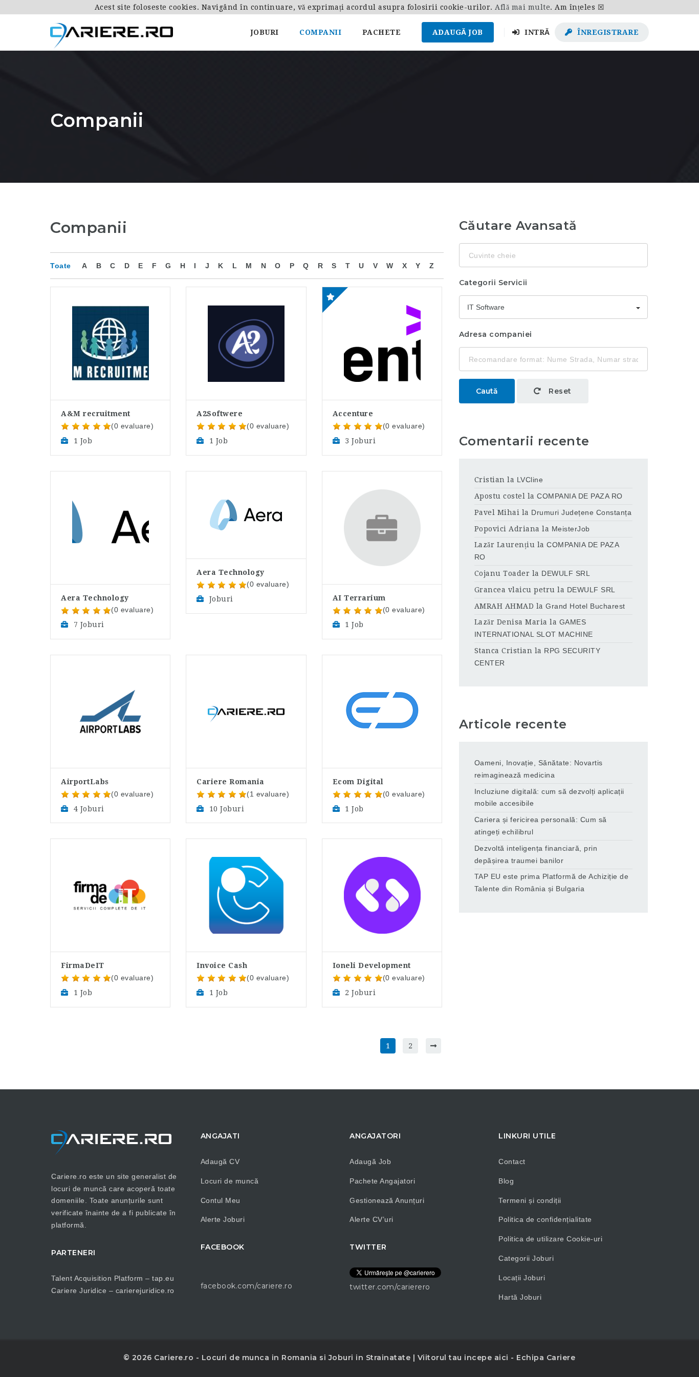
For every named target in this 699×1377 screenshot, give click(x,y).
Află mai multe (522, 7)
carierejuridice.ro (145, 1290)
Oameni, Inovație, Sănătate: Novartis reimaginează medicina (538, 769)
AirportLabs (85, 782)
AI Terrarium (359, 598)
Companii (320, 32)
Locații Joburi (521, 1278)
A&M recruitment (95, 414)
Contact (512, 1161)
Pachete (381, 32)
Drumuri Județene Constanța (581, 512)
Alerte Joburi (223, 1219)
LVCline (530, 480)
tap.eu (163, 1278)
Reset (559, 391)
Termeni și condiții (529, 1200)
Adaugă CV (220, 1161)
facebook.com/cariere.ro (247, 1285)
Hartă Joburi (519, 1297)
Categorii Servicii (493, 282)
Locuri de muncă (230, 1181)
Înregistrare (607, 32)
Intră (536, 32)
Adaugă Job (457, 32)
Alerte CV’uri (372, 1219)
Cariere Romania (230, 782)
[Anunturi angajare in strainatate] (111, 32)
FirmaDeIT (82, 965)
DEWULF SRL (565, 573)
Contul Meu (221, 1200)
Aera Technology (95, 598)
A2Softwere (219, 414)
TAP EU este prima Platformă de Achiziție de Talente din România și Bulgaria (551, 882)
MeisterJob (571, 529)
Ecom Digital (358, 782)
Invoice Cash (221, 965)
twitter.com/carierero (390, 1287)
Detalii (110, 313)
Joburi (265, 32)
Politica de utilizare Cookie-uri (550, 1239)
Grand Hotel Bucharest (585, 606)
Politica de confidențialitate (545, 1219)
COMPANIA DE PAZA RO (580, 496)
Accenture (353, 414)
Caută (487, 391)
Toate (60, 266)
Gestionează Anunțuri (387, 1200)
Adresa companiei (495, 334)
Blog (506, 1181)
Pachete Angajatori (382, 1181)
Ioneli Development (372, 965)
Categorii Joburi (526, 1258)
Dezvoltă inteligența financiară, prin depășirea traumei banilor (536, 854)
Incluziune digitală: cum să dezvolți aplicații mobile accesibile (549, 797)
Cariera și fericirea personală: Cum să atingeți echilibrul (540, 825)
